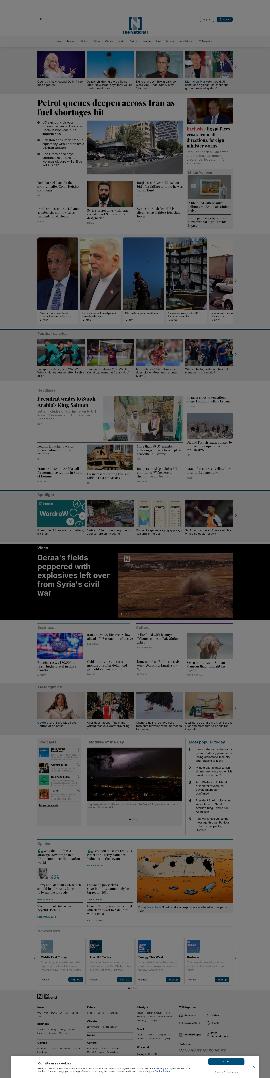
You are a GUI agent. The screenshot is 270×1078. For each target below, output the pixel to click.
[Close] (253, 1066)
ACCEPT (226, 1061)
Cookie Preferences (226, 1072)
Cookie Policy (162, 1071)
